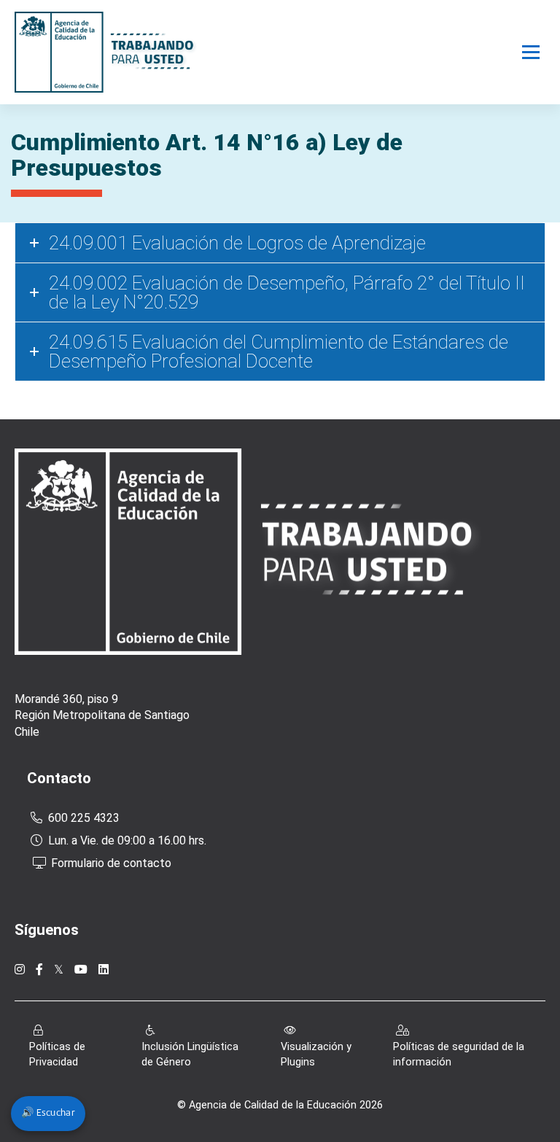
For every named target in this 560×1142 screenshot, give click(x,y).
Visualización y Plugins (316, 1055)
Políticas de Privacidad (57, 1055)
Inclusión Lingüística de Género (189, 1055)
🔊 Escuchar (48, 1113)
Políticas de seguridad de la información (458, 1055)
